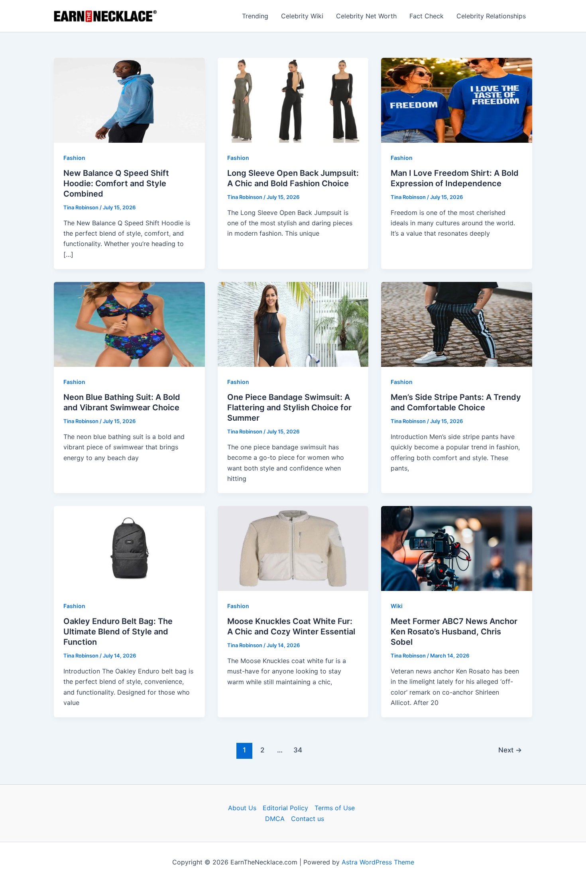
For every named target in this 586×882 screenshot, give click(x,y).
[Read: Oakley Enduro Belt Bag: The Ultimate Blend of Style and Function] (129, 548)
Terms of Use (335, 808)
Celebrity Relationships (491, 16)
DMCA (275, 819)
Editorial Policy (285, 808)
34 (297, 750)
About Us (242, 808)
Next (510, 750)
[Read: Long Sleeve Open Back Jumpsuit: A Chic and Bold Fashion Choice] (293, 100)
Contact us (307, 819)
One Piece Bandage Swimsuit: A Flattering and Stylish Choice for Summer (289, 407)
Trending (255, 16)
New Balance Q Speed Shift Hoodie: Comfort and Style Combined (116, 183)
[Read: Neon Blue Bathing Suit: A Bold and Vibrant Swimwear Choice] (129, 324)
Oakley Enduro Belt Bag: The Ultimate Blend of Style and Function (118, 631)
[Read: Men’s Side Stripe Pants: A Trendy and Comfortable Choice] (456, 324)
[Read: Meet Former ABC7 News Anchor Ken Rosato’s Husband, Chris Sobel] (456, 548)
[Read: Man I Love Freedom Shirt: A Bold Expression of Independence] (456, 100)
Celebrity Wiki (302, 16)
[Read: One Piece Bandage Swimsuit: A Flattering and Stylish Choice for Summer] (293, 324)
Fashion (74, 157)
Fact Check (426, 16)
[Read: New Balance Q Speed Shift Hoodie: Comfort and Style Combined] (129, 100)
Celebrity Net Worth (366, 16)
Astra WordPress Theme (378, 862)
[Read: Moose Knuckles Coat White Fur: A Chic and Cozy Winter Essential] (293, 548)
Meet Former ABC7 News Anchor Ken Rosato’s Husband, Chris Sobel (454, 631)
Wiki (397, 605)
